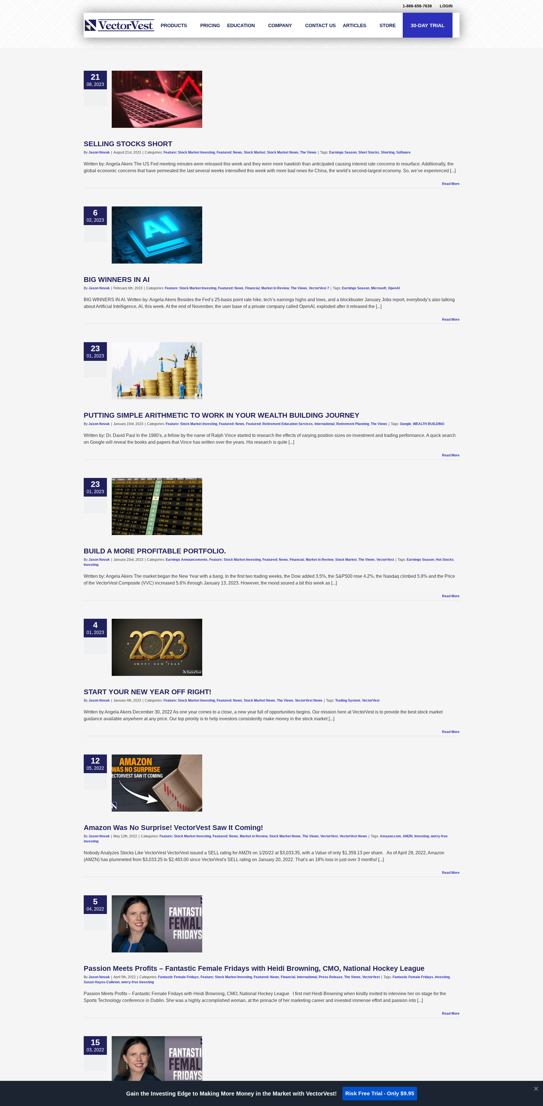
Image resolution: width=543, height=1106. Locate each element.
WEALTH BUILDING (428, 424)
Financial (252, 288)
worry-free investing (137, 982)
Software (403, 152)
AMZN (408, 836)
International (324, 424)
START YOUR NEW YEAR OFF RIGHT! (147, 692)
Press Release (330, 977)
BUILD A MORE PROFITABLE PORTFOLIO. (155, 551)
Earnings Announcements (187, 560)
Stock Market (254, 152)
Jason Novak (99, 152)
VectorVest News (308, 700)
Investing (91, 565)
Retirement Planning (352, 424)
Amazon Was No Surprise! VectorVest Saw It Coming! (173, 827)
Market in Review (275, 288)
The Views (308, 152)
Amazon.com (390, 836)
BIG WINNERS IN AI (117, 279)
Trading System (347, 700)
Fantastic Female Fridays (178, 977)
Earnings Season (343, 152)
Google (405, 424)
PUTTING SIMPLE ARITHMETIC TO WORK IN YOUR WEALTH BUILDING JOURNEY (221, 415)
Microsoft (378, 288)
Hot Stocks (445, 560)
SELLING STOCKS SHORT (128, 144)
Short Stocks (368, 152)
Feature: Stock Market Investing (189, 152)
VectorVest (385, 560)
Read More (451, 184)
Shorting (388, 152)
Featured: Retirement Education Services (279, 424)
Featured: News (229, 152)
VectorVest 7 (319, 288)
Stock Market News (282, 152)
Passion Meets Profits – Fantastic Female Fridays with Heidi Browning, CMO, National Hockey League (254, 968)
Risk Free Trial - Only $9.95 (379, 1093)
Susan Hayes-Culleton (102, 982)
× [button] (536, 1088)
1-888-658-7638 (417, 6)
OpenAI (394, 288)
